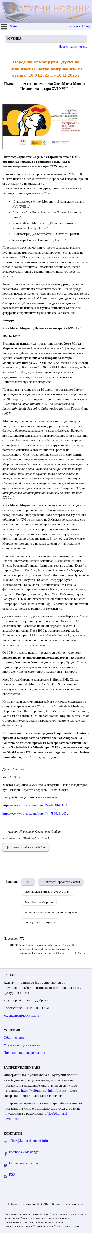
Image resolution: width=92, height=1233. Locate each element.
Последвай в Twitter (23, 1163)
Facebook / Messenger (24, 1152)
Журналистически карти (22, 1015)
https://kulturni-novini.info (40, 1090)
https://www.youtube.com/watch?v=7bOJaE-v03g (35, 813)
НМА (28, 882)
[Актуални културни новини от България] (46, 11)
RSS (12, 1174)
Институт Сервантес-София (60, 882)
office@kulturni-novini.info (28, 1141)
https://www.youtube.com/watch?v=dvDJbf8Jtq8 (34, 805)
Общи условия (14, 1037)
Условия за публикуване (22, 1045)
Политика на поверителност (24, 1053)
